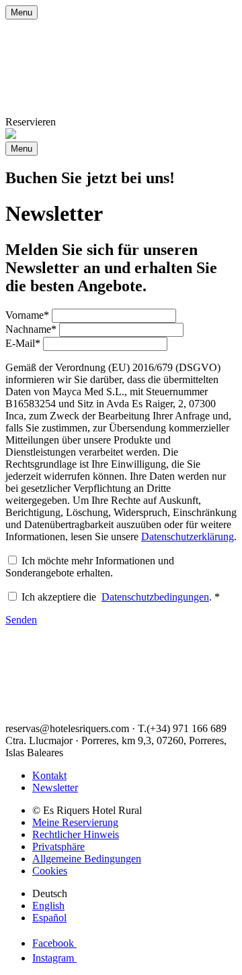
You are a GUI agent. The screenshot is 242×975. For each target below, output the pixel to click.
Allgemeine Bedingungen (86, 858)
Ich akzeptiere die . (121, 597)
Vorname (27, 315)
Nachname (30, 329)
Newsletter (55, 787)
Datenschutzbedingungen (155, 597)
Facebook (54, 943)
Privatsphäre (58, 846)
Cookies (49, 870)
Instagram (54, 958)
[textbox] (114, 316)
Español (49, 917)
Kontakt (49, 775)
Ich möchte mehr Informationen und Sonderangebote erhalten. (89, 566)
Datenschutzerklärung (187, 536)
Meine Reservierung (75, 822)
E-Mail (22, 343)
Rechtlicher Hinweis (75, 834)
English (48, 905)
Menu (21, 12)
